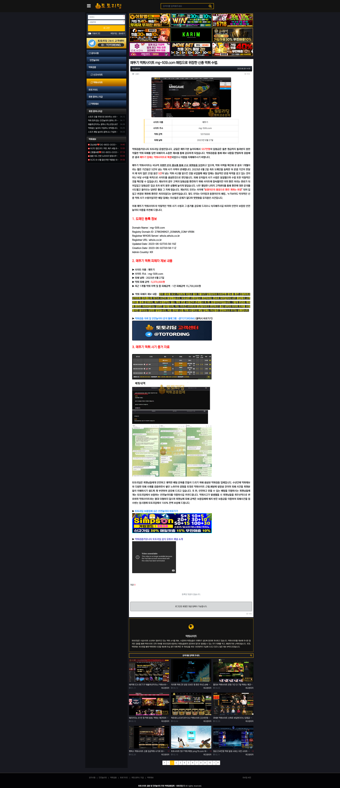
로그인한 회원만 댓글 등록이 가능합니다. (191, 606)
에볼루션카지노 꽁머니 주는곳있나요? (103, 124)
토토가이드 (124, 778)
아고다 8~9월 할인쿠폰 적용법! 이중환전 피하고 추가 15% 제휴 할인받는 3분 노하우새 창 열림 (104, 160)
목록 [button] (248, 74)
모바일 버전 (247, 778)
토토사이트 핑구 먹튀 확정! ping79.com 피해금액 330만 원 (190, 751)
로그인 (106, 28)
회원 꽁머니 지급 (137, 778)
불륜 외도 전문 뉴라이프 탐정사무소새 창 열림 (104, 156)
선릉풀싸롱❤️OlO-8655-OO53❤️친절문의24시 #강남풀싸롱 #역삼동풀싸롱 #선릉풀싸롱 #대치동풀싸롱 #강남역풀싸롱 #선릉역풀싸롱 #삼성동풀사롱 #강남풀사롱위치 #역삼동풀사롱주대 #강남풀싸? (104, 152)
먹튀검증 (113, 778)
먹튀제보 (150, 778)
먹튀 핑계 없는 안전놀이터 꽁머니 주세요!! (103, 120)
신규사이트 (98, 75)
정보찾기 (122, 33)
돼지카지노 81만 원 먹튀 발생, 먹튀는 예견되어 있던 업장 (149, 718)
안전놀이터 (103, 778)
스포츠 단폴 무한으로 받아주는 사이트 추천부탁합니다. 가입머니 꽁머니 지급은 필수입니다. (103, 117)
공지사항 (92, 778)
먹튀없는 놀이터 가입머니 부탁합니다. (103, 128)
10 (210, 763)
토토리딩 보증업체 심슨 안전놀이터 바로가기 (156, 511)
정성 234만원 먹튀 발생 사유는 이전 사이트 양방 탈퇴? (232, 751)
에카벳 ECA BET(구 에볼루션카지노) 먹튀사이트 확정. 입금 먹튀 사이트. (149, 685)
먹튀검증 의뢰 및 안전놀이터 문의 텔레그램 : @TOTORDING (165, 318)
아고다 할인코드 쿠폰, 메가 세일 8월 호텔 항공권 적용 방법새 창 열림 (104, 148)
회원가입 (113, 33)
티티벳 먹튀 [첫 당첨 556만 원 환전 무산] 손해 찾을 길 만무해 (191, 685)
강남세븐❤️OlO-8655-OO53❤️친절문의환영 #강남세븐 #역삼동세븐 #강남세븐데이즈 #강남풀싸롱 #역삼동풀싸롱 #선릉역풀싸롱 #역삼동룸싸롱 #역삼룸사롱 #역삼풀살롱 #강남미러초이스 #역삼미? (104, 145)
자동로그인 (96, 33)
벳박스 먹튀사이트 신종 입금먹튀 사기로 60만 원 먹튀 (148, 751)
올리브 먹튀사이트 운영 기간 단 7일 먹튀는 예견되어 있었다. (233, 685)
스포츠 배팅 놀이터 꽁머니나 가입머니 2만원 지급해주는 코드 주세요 (103, 132)
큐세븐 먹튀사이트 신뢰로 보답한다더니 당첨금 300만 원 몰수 (233, 718)
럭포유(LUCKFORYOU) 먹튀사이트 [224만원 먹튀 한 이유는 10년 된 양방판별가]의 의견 (191, 718)
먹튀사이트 (98, 82)
